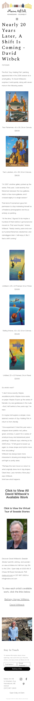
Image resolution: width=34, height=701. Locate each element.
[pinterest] (23, 684)
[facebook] (26, 679)
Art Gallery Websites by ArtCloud (21, 698)
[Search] (24, 18)
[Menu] (17, 19)
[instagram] (21, 679)
